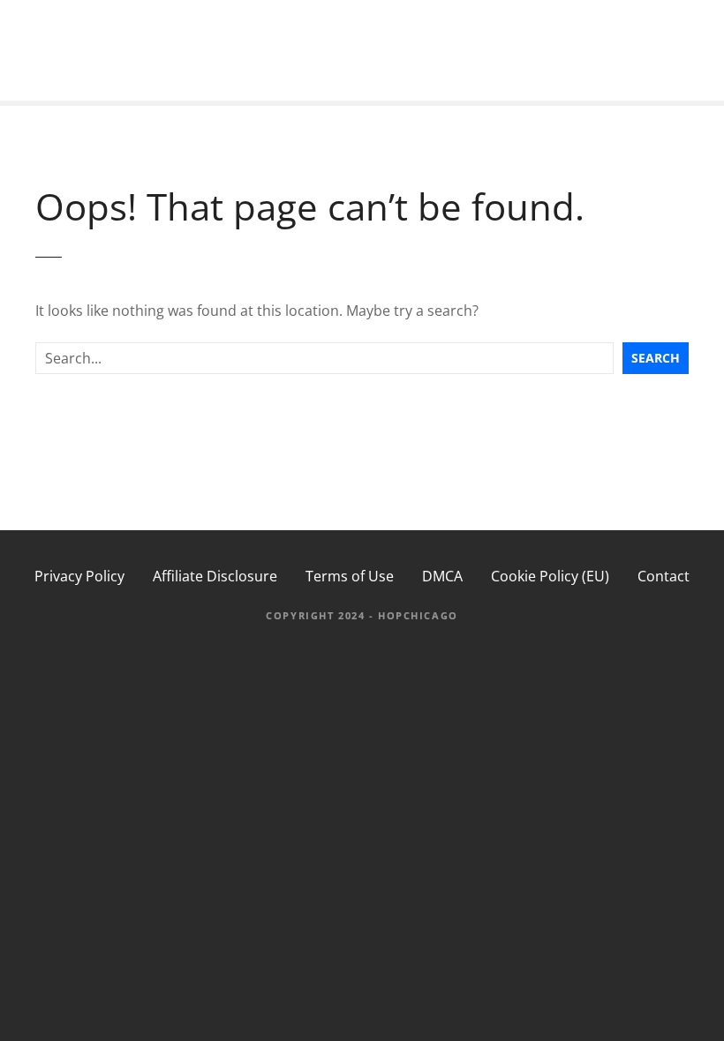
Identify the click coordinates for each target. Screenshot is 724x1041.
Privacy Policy (79, 576)
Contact (663, 576)
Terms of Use (349, 576)
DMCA (442, 576)
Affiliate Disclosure (215, 576)
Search (655, 357)
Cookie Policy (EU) (550, 576)
